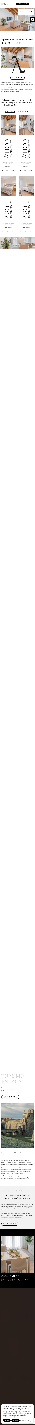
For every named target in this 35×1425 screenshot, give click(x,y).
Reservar (23, 3)
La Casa (17, 78)
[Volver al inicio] (4, 4)
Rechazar (15, 1420)
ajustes (16, 1417)
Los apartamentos (17, 111)
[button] (32, 19)
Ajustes (24, 1420)
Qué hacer (10, 1097)
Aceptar (7, 1420)
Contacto (9, 1223)
